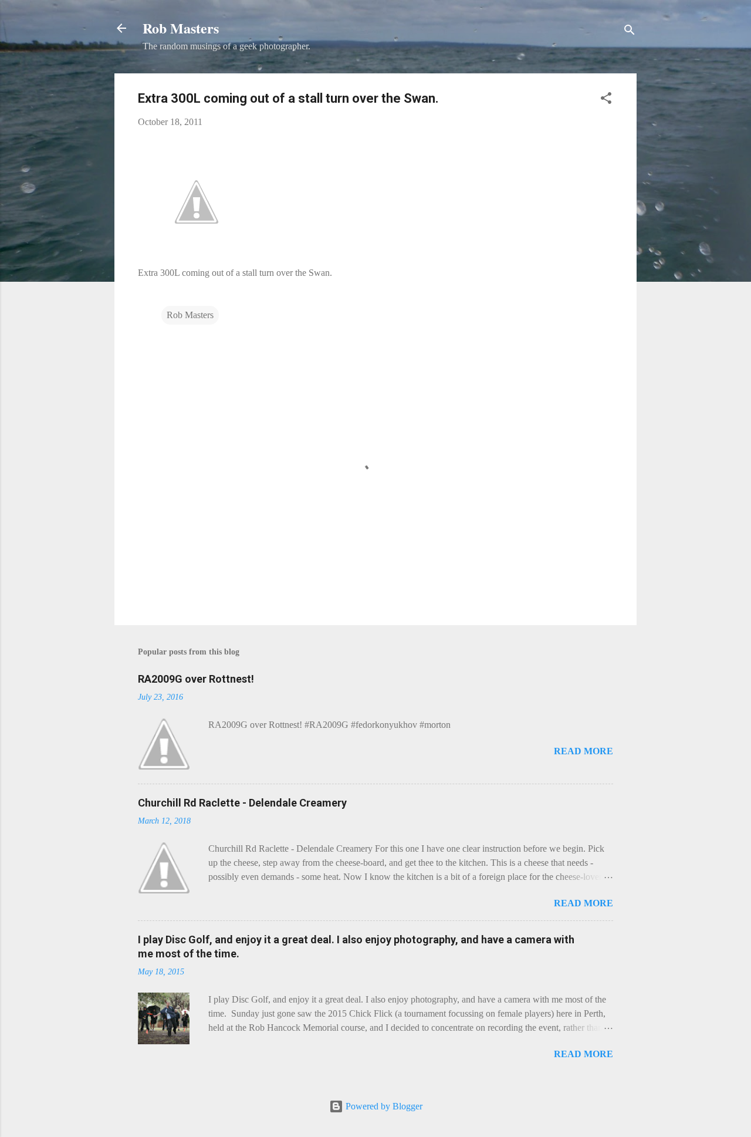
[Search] (630, 32)
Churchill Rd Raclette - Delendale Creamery (242, 803)
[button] (606, 100)
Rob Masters (181, 28)
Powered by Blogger (382, 1106)
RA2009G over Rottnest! (196, 679)
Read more (583, 751)
